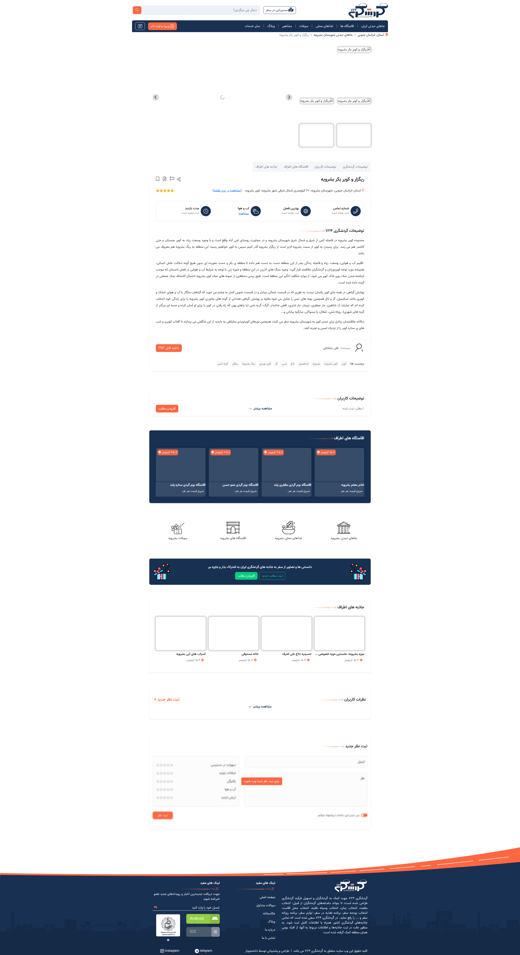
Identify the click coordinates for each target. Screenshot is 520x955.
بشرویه (316, 363)
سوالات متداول (265, 905)
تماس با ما (268, 938)
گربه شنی (222, 363)
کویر (343, 363)
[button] (178, 179)
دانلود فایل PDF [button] (168, 348)
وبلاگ (271, 26)
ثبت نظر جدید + (167, 699)
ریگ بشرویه (248, 363)
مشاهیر (287, 26)
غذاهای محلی (324, 26)
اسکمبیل (303, 363)
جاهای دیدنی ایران (373, 26)
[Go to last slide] (289, 97)
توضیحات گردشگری (355, 166)
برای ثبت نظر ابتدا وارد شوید (262, 781)
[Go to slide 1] (168, 940)
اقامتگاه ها (347, 26)
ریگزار (234, 363)
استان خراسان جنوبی (371, 35)
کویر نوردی (265, 363)
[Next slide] (156, 97)
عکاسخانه (269, 913)
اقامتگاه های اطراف (296, 166)
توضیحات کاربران (325, 166)
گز (276, 363)
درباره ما (270, 929)
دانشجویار (251, 951)
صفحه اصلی (267, 897)
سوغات (303, 26)
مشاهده (243, 213)
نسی (284, 363)
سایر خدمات (252, 26)
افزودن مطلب (167, 408)
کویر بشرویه (331, 363)
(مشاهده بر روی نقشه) (227, 190)
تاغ (292, 363)
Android (197, 919)
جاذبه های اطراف (266, 166)
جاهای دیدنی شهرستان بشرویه (333, 35)
